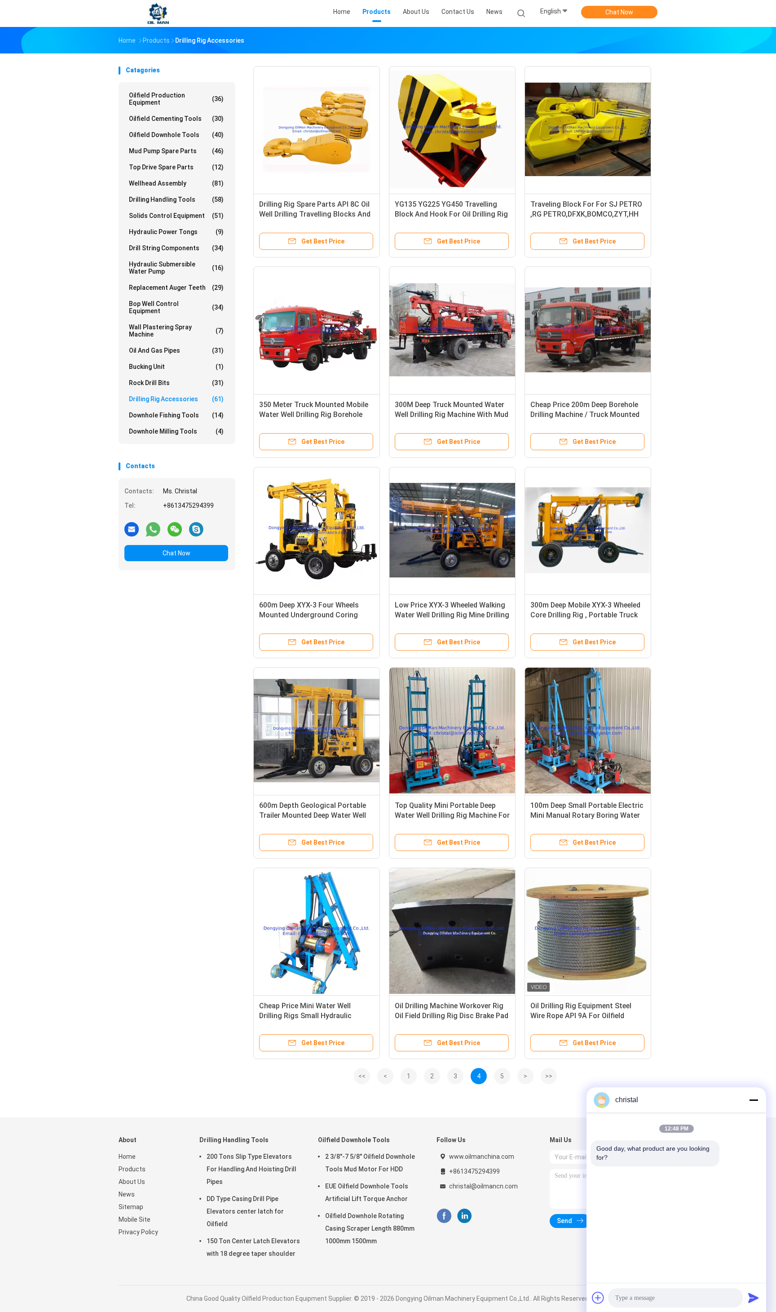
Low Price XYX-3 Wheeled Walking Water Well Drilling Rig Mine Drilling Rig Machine (452, 615)
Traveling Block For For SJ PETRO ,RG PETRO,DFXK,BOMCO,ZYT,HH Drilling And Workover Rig (586, 214)
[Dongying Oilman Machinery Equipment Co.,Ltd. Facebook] (443, 1216)
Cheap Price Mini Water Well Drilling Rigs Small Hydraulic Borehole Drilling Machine (305, 1016)
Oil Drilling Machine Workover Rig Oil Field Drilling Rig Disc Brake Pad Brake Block (451, 1016)
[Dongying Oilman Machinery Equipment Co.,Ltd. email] (131, 529)
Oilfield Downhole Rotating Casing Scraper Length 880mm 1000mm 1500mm (369, 1228)
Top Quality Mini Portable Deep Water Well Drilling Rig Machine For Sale (452, 815)
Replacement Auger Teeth (176, 287)
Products (132, 1169)
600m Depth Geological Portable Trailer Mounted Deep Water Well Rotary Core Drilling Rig (312, 815)
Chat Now (619, 12)
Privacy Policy (138, 1232)
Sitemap (131, 1206)
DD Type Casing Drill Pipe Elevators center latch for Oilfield (245, 1211)
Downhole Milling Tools (176, 431)
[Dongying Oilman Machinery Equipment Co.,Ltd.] (158, 13)
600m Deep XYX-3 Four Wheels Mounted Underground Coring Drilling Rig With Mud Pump (309, 615)
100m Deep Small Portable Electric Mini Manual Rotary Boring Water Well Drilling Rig (587, 815)
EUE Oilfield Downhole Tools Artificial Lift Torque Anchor (366, 1192)
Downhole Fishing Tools (176, 415)
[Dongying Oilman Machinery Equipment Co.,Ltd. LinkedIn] (464, 1216)
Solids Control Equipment (176, 215)
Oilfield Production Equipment (176, 99)
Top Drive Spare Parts (176, 167)
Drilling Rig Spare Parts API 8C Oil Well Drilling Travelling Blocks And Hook (314, 214)
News (127, 1194)
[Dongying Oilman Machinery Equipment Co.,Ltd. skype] (196, 529)
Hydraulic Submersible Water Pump (176, 268)
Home (127, 1156)
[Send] (753, 1298)
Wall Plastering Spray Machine (176, 331)
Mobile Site (134, 1219)
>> (548, 1076)
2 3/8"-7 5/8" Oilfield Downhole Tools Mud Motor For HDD (370, 1163)
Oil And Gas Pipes (176, 350)
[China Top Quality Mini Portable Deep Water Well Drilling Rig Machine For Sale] (452, 730)
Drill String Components (176, 248)
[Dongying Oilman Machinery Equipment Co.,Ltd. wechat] (175, 529)
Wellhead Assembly (176, 183)
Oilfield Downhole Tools (176, 134)
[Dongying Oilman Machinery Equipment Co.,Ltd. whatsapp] (153, 529)
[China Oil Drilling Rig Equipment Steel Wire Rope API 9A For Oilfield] (588, 931)
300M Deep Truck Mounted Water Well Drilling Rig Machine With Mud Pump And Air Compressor (451, 414)
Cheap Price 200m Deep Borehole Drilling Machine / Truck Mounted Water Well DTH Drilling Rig (584, 414)
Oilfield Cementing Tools (176, 118)
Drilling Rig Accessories (176, 399)
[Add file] (598, 1298)
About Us (132, 1181)
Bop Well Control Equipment (176, 307)
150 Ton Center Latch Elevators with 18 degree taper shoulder (253, 1247)
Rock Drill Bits (176, 382)
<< (362, 1076)
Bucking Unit (176, 366)
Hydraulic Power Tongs (176, 231)
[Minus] (753, 1100)
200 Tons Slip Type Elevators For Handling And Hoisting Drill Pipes (251, 1169)
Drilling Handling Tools (176, 199)
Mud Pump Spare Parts (176, 151)
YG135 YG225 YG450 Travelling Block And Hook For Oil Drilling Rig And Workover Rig (451, 214)
